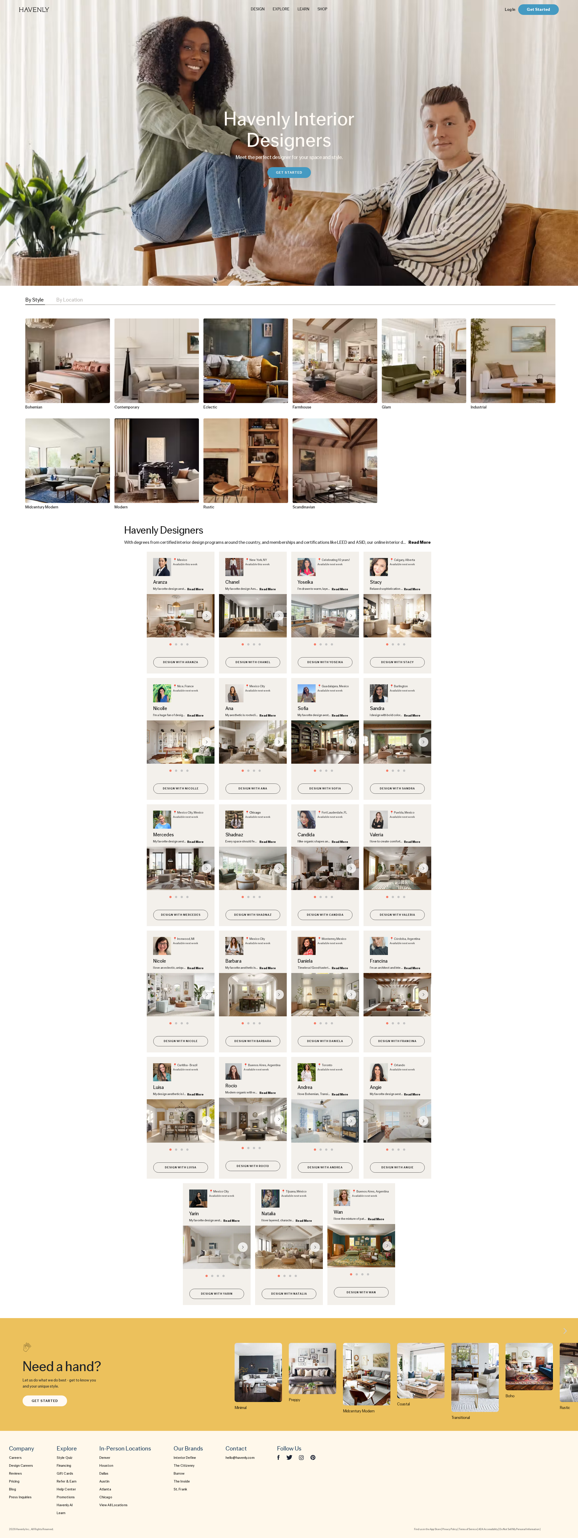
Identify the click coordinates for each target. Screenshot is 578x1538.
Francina (378, 961)
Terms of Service (468, 1529)
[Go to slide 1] (170, 644)
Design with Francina (397, 1041)
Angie (376, 1087)
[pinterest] (312, 1457)
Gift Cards (65, 1473)
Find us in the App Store (427, 1529)
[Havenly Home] (48, 9)
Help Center (66, 1489)
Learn (61, 1513)
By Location (69, 300)
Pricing (14, 1481)
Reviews (15, 1473)
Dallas (104, 1473)
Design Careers (21, 1466)
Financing (64, 1466)
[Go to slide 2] (176, 644)
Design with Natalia (289, 1293)
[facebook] (278, 1457)
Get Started (538, 9)
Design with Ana (252, 788)
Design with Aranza (180, 662)
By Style (34, 300)
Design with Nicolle (181, 788)
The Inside (182, 1481)
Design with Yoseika (325, 662)
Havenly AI (65, 1505)
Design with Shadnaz (253, 914)
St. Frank (180, 1489)
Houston (106, 1466)
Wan (338, 1212)
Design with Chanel (252, 662)
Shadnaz (234, 834)
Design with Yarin (217, 1293)
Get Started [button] (289, 173)
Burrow (179, 1473)
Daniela (305, 961)
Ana (229, 708)
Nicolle (160, 708)
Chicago (255, 812)
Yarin (194, 1213)
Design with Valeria (397, 914)
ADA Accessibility (488, 1529)
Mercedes (163, 834)
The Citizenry (184, 1466)
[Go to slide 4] (187, 644)
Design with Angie (397, 1167)
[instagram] (301, 1457)
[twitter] (289, 1457)
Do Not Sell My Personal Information (519, 1529)
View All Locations (113, 1505)
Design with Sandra (397, 788)
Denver (104, 1458)
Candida (306, 834)
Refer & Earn (66, 1481)
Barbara (233, 961)
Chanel (232, 582)
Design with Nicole (181, 1041)
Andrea (305, 1087)
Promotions (66, 1497)
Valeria (376, 834)
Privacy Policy (449, 1529)
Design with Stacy (397, 662)
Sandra (377, 708)
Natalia (268, 1213)
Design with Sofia (325, 788)
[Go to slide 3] (182, 644)
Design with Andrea (325, 1167)
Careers (15, 1458)
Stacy (376, 582)
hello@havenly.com (240, 1458)
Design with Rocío (253, 1166)
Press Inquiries (20, 1497)
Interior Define (185, 1458)
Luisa (158, 1087)
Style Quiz (64, 1458)
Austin (104, 1481)
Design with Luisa (180, 1167)
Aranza (160, 582)
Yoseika (305, 582)
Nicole (159, 961)
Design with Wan (361, 1292)
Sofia (303, 708)
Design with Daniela (325, 1041)
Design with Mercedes (180, 914)
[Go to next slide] (207, 615)
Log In (510, 9)
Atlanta (105, 1489)
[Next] (565, 1331)
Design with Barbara (252, 1041)
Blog (12, 1489)
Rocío (231, 1085)
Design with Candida (325, 914)
